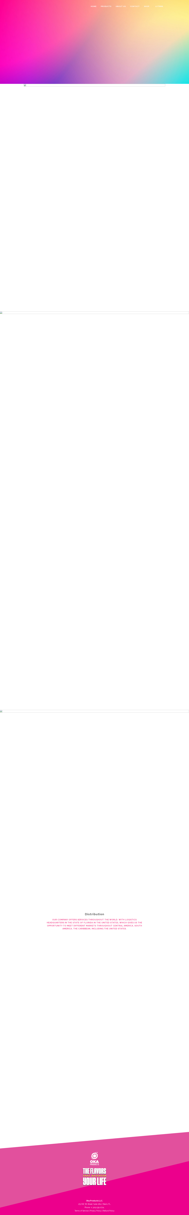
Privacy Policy (95, 1211)
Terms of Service (81, 1211)
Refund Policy (108, 1211)
